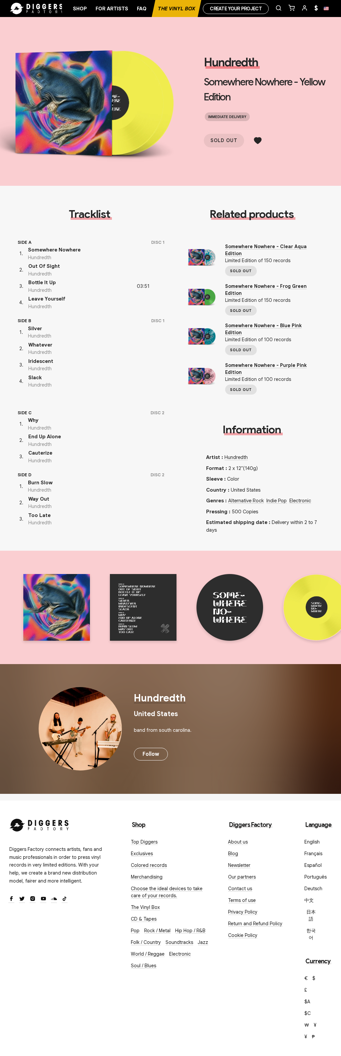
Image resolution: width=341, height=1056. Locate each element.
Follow (151, 754)
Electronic (300, 501)
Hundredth (231, 62)
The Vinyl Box (176, 9)
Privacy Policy (242, 912)
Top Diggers (144, 842)
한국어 (311, 934)
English (312, 842)
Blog (233, 854)
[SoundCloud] (54, 899)
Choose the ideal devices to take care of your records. (166, 892)
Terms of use (242, 900)
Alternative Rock (246, 501)
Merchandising (147, 877)
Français (313, 854)
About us (238, 842)
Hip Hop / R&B (190, 931)
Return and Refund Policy (255, 924)
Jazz (203, 942)
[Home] (37, 8)
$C (307, 1013)
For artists (112, 9)
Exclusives (142, 854)
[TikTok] (64, 899)
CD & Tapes (144, 919)
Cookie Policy (242, 935)
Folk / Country (146, 942)
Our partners (242, 877)
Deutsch (313, 889)
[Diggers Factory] (39, 823)
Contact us (240, 889)
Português (315, 877)
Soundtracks (179, 942)
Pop (135, 931)
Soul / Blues (143, 966)
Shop (80, 9)
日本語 (311, 915)
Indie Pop (276, 501)
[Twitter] (22, 899)
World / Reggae (148, 954)
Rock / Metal (157, 931)
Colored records (149, 865)
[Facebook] (11, 899)
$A (307, 1002)
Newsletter (239, 865)
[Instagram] (32, 899)
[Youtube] (43, 899)
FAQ (142, 9)
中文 (309, 900)
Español (313, 865)
